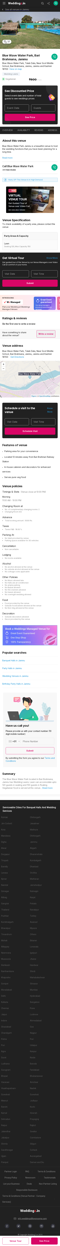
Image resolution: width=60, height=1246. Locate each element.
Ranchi (4, 1107)
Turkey (33, 916)
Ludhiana (5, 1064)
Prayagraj (34, 1119)
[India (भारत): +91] (13, 741)
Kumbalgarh (35, 860)
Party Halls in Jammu (12, 668)
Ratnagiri (34, 891)
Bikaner (33, 940)
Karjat (32, 897)
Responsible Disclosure (26, 1190)
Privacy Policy (11, 1177)
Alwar (4, 848)
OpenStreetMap (44, 396)
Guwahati (5, 1094)
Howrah (33, 1113)
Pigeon (33, 396)
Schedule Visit (30, 431)
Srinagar (5, 891)
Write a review (45, 334)
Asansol (33, 922)
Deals (29, 1184)
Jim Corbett (6, 823)
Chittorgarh (35, 817)
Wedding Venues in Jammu (15, 676)
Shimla (4, 1144)
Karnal (4, 1113)
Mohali (4, 940)
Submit (30, 283)
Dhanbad (34, 866)
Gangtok (5, 903)
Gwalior (33, 1131)
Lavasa (4, 873)
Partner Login (11, 1171)
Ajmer (4, 879)
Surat (3, 1057)
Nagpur (33, 1033)
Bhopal (4, 1076)
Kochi (32, 1107)
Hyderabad (35, 996)
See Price (30, 117)
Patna (4, 1039)
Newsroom (30, 1177)
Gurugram (5, 1070)
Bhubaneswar (36, 1076)
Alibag (4, 897)
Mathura (34, 829)
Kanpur (33, 1051)
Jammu (33, 842)
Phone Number (30, 741)
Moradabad (6, 990)
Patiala (33, 903)
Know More (52, 258)
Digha (3, 842)
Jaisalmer (34, 823)
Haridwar (34, 965)
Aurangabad (36, 1156)
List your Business (11, 1184)
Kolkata (4, 1002)
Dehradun (5, 1119)
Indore (4, 1020)
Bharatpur (5, 928)
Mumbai (34, 990)
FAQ (27, 1171)
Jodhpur (34, 1100)
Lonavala (34, 946)
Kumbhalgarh (7, 922)
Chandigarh (6, 1033)
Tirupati (4, 860)
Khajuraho (5, 977)
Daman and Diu (37, 1162)
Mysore (33, 928)
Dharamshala (36, 854)
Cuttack (33, 1150)
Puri (32, 1039)
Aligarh (33, 848)
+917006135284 (9, 170)
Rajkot (33, 1125)
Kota (3, 829)
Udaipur (33, 1045)
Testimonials (50, 1177)
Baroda (33, 1064)
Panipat (4, 1162)
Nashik (33, 1088)
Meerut (4, 1100)
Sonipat (4, 983)
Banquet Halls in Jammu (13, 660)
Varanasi (5, 1082)
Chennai (5, 1008)
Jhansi (33, 959)
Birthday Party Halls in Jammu (16, 684)
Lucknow (34, 1014)
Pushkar (5, 916)
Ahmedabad (36, 1020)
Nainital (4, 885)
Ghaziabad (6, 1027)
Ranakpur (34, 910)
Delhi (3, 996)
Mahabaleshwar (37, 977)
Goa (32, 1027)
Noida (32, 1057)
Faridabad (34, 1070)
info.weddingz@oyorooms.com (32, 1218)
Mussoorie (6, 959)
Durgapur (5, 854)
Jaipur (4, 1014)
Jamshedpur (36, 885)
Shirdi (32, 971)
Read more (7, 158)
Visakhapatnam (8, 1088)
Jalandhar (5, 1131)
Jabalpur (5, 1137)
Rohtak (4, 817)
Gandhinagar (7, 1150)
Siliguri (33, 1144)
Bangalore (34, 1002)
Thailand (5, 910)
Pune (32, 1008)
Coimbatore (35, 1137)
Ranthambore (7, 971)
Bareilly (4, 866)
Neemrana (6, 953)
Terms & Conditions (46, 1171)
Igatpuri (33, 953)
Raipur (4, 1125)
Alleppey (5, 946)
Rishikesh (5, 965)
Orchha (33, 873)
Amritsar (34, 1082)
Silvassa (34, 983)
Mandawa (5, 836)
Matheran (34, 879)
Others (33, 934)
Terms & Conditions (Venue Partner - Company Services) (23, 1199)
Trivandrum (6, 934)
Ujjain (3, 1156)
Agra (3, 1051)
